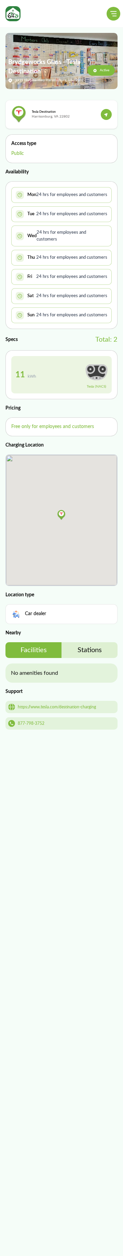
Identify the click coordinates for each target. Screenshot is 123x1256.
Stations (90, 650)
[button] (61, 515)
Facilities (33, 650)
